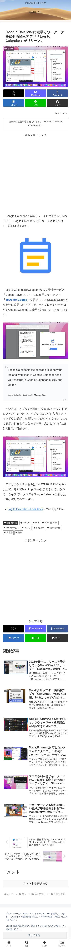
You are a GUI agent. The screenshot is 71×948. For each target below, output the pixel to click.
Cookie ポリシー (13, 929)
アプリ (27, 527)
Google (26, 522)
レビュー (40, 527)
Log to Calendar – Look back (25, 509)
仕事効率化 (12, 522)
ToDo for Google (16, 299)
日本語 (9, 532)
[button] (57, 103)
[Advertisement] (35, 173)
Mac (37, 522)
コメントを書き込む (35, 883)
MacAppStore (51, 522)
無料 (20, 532)
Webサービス (12, 527)
